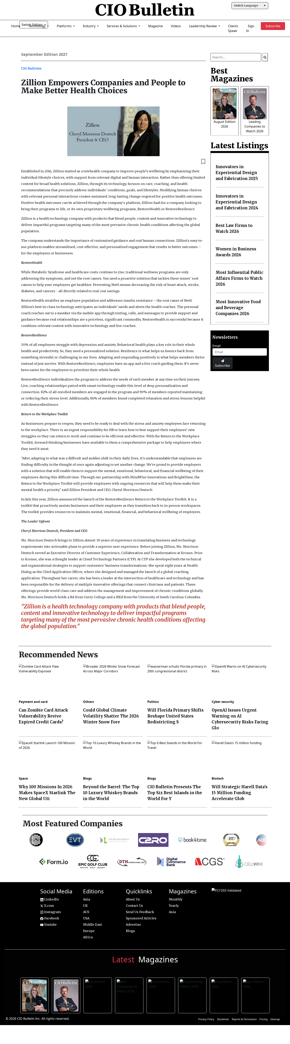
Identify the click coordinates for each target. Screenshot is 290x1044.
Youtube (50, 924)
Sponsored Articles (141, 918)
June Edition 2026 (161, 994)
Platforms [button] (64, 26)
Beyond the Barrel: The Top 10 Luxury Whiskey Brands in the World (111, 792)
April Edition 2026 (256, 994)
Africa (88, 937)
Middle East (92, 924)
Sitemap (275, 1019)
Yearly (174, 906)
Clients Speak (233, 28)
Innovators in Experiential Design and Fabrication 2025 (237, 172)
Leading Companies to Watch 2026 (254, 126)
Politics (153, 702)
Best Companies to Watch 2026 (130, 994)
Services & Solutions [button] (122, 26)
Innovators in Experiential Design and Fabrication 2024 (237, 202)
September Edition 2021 (44, 54)
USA (86, 918)
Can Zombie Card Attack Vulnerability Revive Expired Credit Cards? (43, 716)
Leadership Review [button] (203, 26)
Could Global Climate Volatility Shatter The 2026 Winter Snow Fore (111, 716)
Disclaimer (223, 1019)
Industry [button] (89, 26)
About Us (133, 899)
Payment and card (33, 702)
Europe (88, 931)
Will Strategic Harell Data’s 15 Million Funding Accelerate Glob (240, 792)
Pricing (263, 1019)
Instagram (52, 912)
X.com (48, 906)
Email (216, 346)
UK (85, 906)
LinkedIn (51, 899)
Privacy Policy (206, 1019)
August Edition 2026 (35, 994)
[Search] (265, 57)
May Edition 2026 (224, 994)
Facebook (51, 918)
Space (23, 778)
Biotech (218, 778)
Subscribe (222, 365)
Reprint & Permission (244, 1019)
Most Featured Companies (73, 823)
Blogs (87, 778)
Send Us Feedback (140, 912)
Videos (176, 26)
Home (15, 26)
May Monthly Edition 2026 (193, 995)
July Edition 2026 (98, 994)
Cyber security (223, 702)
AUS (86, 912)
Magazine (155, 26)
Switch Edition (32, 24)
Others (88, 702)
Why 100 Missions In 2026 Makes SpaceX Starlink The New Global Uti (47, 792)
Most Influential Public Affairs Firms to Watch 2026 (239, 278)
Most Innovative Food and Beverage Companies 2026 (238, 307)
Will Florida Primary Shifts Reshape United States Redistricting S (175, 716)
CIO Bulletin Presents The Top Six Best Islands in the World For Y (174, 792)
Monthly (175, 899)
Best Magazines (231, 74)
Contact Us (134, 906)
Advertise (133, 924)
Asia (86, 899)
